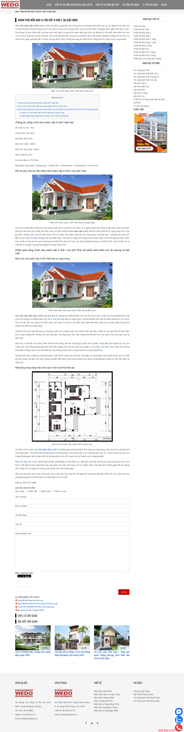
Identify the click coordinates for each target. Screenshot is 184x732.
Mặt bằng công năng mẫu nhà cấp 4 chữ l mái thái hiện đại (43, 116)
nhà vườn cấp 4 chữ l (48, 449)
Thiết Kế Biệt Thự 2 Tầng (144, 52)
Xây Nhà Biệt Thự (141, 86)
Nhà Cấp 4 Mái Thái (103, 691)
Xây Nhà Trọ (138, 96)
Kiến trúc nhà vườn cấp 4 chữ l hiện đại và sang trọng (41, 112)
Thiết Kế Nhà (139, 26)
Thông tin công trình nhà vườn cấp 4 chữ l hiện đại (37, 103)
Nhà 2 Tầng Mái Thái (103, 701)
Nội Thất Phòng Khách (143, 694)
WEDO (17, 11)
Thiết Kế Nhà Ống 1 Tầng (144, 39)
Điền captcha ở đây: (24, 573)
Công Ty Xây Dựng (141, 691)
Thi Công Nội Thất (141, 70)
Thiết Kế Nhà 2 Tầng (142, 45)
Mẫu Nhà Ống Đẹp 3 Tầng (105, 707)
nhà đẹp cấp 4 (26, 461)
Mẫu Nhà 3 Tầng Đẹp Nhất (106, 710)
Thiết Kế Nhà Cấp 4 (142, 32)
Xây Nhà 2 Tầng (140, 93)
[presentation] (71, 663)
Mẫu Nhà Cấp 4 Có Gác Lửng (107, 694)
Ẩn (61, 98)
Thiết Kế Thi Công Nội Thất (107, 4)
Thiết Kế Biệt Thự (141, 49)
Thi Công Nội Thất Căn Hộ (145, 80)
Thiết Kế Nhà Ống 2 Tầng (144, 42)
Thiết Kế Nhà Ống (141, 36)
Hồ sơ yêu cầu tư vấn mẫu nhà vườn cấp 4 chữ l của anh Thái (42, 106)
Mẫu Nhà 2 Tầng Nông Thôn (106, 704)
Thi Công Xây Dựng (130, 4)
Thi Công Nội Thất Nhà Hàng (146, 701)
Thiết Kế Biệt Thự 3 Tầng (144, 55)
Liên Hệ (164, 4)
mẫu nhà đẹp (32, 238)
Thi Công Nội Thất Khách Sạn (146, 697)
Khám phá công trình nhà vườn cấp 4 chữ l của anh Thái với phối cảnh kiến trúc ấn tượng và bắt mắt (57, 109)
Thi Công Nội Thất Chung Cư (146, 76)
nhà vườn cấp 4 (108, 346)
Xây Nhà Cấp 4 (140, 83)
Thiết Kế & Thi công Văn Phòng (147, 58)
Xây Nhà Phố (139, 89)
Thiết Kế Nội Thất (141, 29)
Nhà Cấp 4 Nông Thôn (104, 697)
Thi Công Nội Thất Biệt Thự (145, 73)
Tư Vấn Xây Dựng (150, 4)
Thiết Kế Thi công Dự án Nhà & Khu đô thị (73, 4)
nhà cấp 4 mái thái (51, 319)
